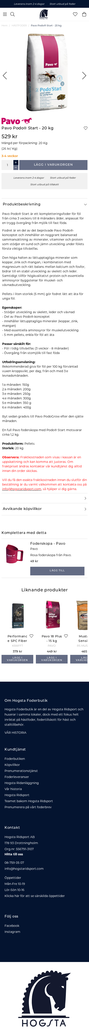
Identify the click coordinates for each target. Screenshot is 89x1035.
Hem (5, 25)
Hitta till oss (14, 854)
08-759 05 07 (14, 863)
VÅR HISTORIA (15, 733)
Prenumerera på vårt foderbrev (28, 807)
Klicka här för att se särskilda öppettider (35, 896)
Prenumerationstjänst (21, 771)
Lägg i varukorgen (53, 165)
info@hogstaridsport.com (24, 869)
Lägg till (57, 571)
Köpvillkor (12, 765)
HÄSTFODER (19, 25)
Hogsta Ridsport (17, 795)
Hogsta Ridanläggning (22, 783)
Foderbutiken (15, 759)
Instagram (12, 932)
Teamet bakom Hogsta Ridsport (29, 801)
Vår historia (13, 789)
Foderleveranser (17, 777)
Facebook (12, 926)
